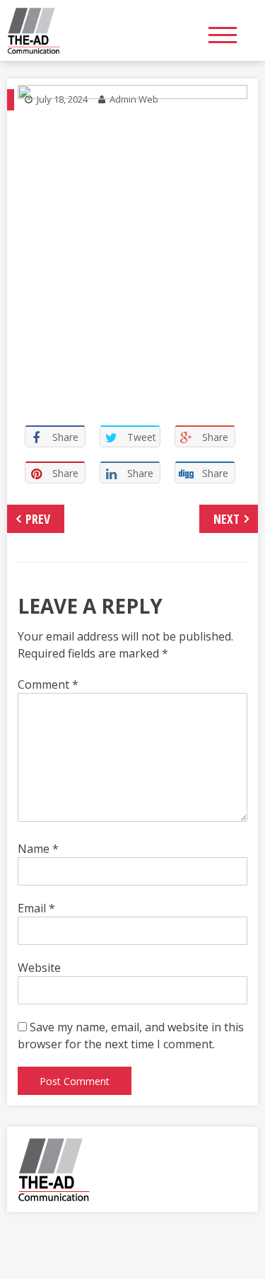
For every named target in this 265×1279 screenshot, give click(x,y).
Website (39, 967)
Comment (48, 684)
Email (36, 908)
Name (38, 848)
